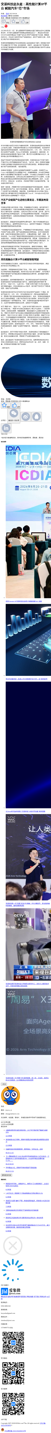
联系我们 (24, 1296)
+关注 (4, 1084)
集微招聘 (17, 1296)
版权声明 (10, 1296)
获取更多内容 (6, 1175)
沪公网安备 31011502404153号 (15, 1431)
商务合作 (43, 1296)
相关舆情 (4, 16)
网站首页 (4, 1296)
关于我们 (37, 1296)
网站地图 (30, 1296)
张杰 (7, 14)
